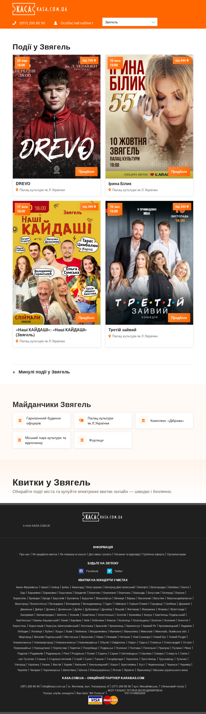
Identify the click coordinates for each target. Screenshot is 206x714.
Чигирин (35, 670)
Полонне (121, 647)
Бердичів (80, 592)
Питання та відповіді (127, 554)
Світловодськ (129, 653)
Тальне (99, 658)
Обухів (104, 642)
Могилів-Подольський (48, 636)
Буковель (73, 598)
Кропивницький (168, 625)
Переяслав (60, 647)
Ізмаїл (44, 587)
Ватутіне (158, 598)
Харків (68, 664)
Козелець (124, 620)
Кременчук (133, 625)
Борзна (179, 592)
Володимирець (92, 603)
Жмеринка (148, 609)
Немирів (111, 636)
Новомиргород (43, 642)
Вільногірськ (104, 598)
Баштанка (65, 592)
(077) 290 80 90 (121, 686)
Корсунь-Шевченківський (62, 625)
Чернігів (22, 670)
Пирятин (75, 647)
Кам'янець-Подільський (170, 614)
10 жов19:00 (115, 63)
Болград (167, 592)
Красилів (101, 625)
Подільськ (106, 647)
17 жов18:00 (22, 209)
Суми (88, 658)
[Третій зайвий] (149, 263)
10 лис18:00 (115, 209)
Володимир (73, 603)
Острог (187, 642)
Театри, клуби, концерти (58, 693)
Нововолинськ (22, 642)
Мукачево (87, 636)
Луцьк (59, 631)
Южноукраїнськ (100, 670)
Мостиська (71, 636)
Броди (46, 598)
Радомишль (53, 653)
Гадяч (108, 603)
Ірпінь (65, 587)
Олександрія (172, 642)
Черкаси (172, 664)
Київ (86, 620)
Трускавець (166, 658)
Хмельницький (98, 664)
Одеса (143, 642)
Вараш (131, 598)
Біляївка (173, 587)
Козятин (156, 620)
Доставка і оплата (100, 554)
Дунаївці (106, 609)
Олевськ (155, 642)
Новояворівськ (87, 642)
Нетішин (125, 636)
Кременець (117, 625)
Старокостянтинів (60, 658)
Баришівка (50, 592)
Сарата (102, 653)
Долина (50, 609)
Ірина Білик (120, 183)
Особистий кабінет (76, 23)
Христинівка (128, 664)
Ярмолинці (143, 670)
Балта (185, 587)
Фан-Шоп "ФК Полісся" (90, 693)
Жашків (119, 609)
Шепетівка (69, 670)
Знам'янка (88, 614)
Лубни (49, 631)
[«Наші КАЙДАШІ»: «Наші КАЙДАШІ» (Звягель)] (56, 263)
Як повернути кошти (73, 554)
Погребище (90, 647)
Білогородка (158, 587)
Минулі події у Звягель (43, 372)
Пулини (177, 647)
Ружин (91, 653)
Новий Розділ (177, 636)
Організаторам (176, 554)
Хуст (142, 664)
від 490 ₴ (182, 60)
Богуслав (154, 592)
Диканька (26, 609)
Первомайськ (22, 647)
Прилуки (164, 647)
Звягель (62, 614)
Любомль (81, 631)
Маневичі (115, 631)
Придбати (86, 171)
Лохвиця (36, 631)
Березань (125, 592)
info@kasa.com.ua (53, 686)
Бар (22, 592)
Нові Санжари (141, 636)
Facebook (91, 571)
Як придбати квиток (44, 554)
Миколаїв (146, 631)
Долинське (65, 609)
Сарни (114, 653)
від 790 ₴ (89, 60)
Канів (64, 620)
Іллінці (55, 587)
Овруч (132, 642)
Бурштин (87, 598)
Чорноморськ (51, 670)
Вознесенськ (38, 603)
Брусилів (58, 598)
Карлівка (76, 620)
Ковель (111, 620)
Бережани (109, 592)
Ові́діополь (118, 642)
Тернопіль (132, 658)
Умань (46, 664)
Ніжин (100, 636)
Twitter (118, 571)
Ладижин (186, 625)
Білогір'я (142, 587)
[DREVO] (56, 117)
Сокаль (41, 658)
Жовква (163, 609)
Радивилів (36, 653)
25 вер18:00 (22, 63)
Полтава (135, 647)
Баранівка (34, 592)
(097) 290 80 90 (32, 23)
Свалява (145, 653)
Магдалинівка (98, 631)
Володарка (56, 603)
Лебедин (23, 631)
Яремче (129, 670)
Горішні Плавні (138, 603)
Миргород (25, 636)
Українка (33, 664)
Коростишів (36, 625)
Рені (66, 653)
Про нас (24, 554)
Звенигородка (45, 614)
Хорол (114, 664)
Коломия (169, 620)
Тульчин (181, 658)
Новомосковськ (66, 642)
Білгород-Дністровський (120, 587)
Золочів (121, 614)
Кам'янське (23, 620)
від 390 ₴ (89, 206)
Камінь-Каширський (46, 620)
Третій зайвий (122, 330)
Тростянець (148, 658)
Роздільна (78, 653)
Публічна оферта (153, 554)
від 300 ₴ (182, 206)
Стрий (78, 658)
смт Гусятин (26, 658)
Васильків (144, 598)
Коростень (19, 625)
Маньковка (131, 631)
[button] (130, 22)
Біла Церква (94, 587)
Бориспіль (19, 598)
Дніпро (39, 609)
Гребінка (171, 603)
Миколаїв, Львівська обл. (171, 631)
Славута (171, 653)
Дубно (78, 609)
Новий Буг (159, 636)
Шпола (83, 670)
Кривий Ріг (149, 625)
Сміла (183, 653)
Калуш (148, 614)
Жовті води (177, 609)
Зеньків (74, 614)
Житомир (133, 609)
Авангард (78, 587)
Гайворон (120, 603)
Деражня (184, 603)
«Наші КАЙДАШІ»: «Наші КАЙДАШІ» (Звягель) (51, 332)
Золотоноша (106, 614)
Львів (69, 631)
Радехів (22, 653)
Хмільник (80, 664)
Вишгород (21, 603)
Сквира (159, 653)
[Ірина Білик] (149, 117)
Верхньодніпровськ (179, 598)
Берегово (94, 592)
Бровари (34, 598)
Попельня (149, 647)
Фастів (57, 664)
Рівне (187, 647)
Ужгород (20, 664)
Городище (156, 603)
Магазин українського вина (170, 670)
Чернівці (185, 664)
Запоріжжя (26, 614)
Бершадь (139, 592)
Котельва (87, 625)
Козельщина (141, 620)
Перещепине (42, 647)
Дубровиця (92, 609)
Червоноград (156, 664)
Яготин (117, 670)
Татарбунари (115, 658)
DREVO (23, 183)
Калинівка (135, 614)
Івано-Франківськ (27, 587)
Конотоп (183, 620)
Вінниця (119, 598)
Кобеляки (98, 620)
